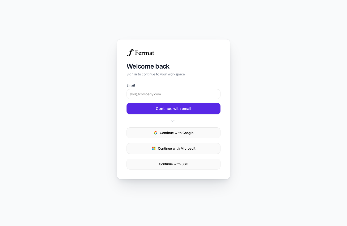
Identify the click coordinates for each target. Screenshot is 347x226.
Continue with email (173, 108)
